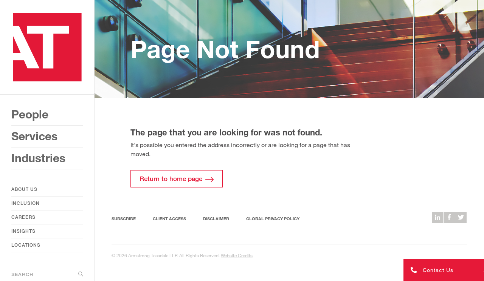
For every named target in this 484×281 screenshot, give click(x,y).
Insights (23, 231)
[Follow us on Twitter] (461, 217)
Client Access (169, 218)
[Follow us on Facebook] (449, 217)
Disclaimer (216, 218)
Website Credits (237, 255)
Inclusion (25, 203)
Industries (38, 158)
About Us (24, 189)
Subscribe (124, 218)
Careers (23, 217)
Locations (25, 245)
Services (34, 136)
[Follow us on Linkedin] (437, 217)
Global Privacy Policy (272, 218)
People (29, 114)
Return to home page (171, 179)
